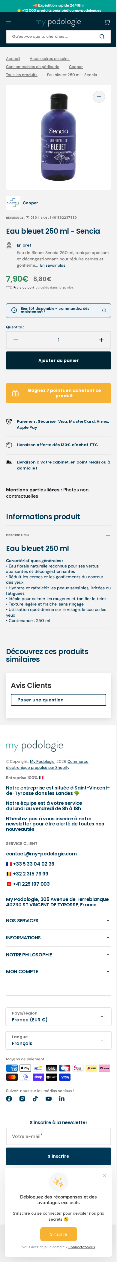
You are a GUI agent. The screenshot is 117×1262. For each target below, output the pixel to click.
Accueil (13, 58)
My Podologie (42, 757)
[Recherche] (94, 36)
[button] (8, 22)
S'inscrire (54, 1158)
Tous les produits (22, 75)
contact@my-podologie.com (41, 850)
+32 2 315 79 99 (30, 870)
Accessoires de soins (50, 58)
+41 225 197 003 (31, 880)
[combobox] (54, 36)
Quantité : (15, 318)
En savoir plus (87, 256)
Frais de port (24, 278)
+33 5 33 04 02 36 (33, 860)
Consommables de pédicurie (32, 66)
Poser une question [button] (40, 696)
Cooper (76, 66)
